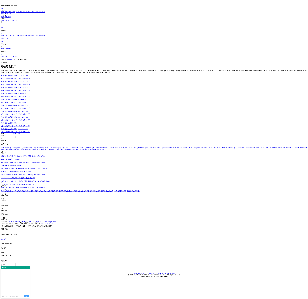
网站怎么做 (83, 148)
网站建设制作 (299, 148)
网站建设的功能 (282, 148)
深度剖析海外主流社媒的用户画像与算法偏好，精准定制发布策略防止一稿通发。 (24, 175)
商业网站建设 (83, 149)
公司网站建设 (98, 148)
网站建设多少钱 (5, 148)
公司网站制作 (122, 148)
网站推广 (12, 12)
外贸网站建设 (41, 12)
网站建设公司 (39, 221)
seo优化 (110, 148)
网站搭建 (105, 148)
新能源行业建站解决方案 (68, 191)
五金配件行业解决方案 (133, 191)
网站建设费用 (212, 148)
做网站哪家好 (39, 148)
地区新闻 (3, 17)
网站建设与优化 (9, 149)
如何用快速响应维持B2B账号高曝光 (11, 165)
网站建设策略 (58, 149)
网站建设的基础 (221, 148)
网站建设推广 (170, 148)
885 (13, 133)
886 (15, 133)
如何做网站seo (66, 148)
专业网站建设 (101, 149)
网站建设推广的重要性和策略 (9, 75)
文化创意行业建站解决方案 (53, 191)
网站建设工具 (18, 149)
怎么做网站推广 (14, 148)
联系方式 (8, 20)
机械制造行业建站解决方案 (8, 191)
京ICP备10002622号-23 (46, 223)
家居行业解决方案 (108, 191)
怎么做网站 (22, 148)
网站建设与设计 (74, 149)
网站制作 (18, 221)
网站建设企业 (66, 149)
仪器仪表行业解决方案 (120, 191)
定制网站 (115, 148)
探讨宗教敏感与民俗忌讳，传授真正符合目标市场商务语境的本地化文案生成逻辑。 (24, 168)
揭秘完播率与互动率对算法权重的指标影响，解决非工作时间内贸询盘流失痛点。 (24, 162)
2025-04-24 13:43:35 (23, 75)
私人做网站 (162, 148)
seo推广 (190, 148)
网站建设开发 (50, 149)
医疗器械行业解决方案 (96, 191)
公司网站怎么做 (57, 148)
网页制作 (136, 148)
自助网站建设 (230, 148)
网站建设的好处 (92, 149)
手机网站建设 (34, 149)
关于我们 (3, 20)
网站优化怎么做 (30, 148)
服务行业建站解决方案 (38, 191)
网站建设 (18, 12)
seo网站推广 (195, 148)
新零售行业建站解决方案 (82, 191)
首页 (2, 8)
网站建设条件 (291, 148)
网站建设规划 (42, 149)
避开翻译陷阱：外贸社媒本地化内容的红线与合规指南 (16, 171)
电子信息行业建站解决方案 (24, 191)
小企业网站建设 (273, 148)
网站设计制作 (90, 148)
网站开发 (31, 221)
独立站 (8, 12)
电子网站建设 (247, 148)
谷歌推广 (3, 12)
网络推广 (176, 148)
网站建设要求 (264, 148)
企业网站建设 (130, 148)
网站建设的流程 (203, 148)
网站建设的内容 (255, 148)
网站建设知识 (26, 149)
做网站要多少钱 (47, 148)
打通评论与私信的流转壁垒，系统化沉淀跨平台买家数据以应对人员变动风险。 (23, 156)
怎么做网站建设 (238, 148)
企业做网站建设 (74, 148)
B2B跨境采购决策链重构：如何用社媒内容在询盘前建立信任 (18, 184)
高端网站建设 (25, 12)
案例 (10, 13)
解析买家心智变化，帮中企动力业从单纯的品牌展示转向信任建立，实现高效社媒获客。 (26, 181)
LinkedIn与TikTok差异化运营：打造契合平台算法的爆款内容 (18, 178)
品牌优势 (14, 20)
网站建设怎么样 (143, 148)
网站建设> (10, 59)
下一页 (18, 133)
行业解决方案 (4, 13)
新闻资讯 (8, 17)
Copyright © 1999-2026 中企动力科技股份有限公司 (148, 273)
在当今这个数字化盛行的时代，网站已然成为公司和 (15, 78)
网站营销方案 (33, 12)
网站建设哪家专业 (154, 148)
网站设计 (24, 221)
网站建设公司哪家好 (50, 221)
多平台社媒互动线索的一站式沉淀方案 (11, 159)
